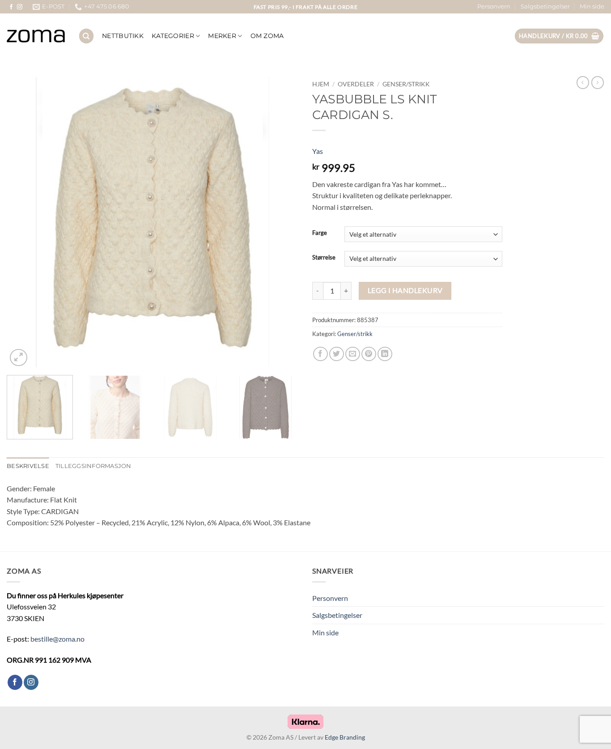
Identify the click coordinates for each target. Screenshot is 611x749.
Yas (317, 151)
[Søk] (86, 36)
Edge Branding (345, 737)
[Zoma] (36, 36)
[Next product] (583, 82)
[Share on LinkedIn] (385, 354)
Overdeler (356, 84)
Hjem (320, 84)
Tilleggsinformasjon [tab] (93, 466)
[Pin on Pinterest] (368, 354)
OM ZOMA (267, 36)
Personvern (493, 6)
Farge (319, 233)
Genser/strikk (406, 84)
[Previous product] (597, 82)
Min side (592, 6)
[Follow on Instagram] (19, 7)
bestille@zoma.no (57, 638)
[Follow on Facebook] (11, 7)
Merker (222, 36)
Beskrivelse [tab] (28, 466)
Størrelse (323, 258)
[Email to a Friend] (352, 354)
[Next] (282, 222)
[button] (559, 36)
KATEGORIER (173, 36)
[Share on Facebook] (320, 354)
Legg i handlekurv (405, 290)
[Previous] (24, 222)
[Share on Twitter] (336, 354)
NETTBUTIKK (123, 36)
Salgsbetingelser (545, 6)
